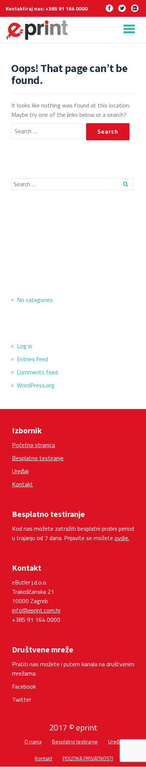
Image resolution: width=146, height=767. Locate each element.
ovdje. (122, 537)
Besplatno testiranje (38, 457)
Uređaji (20, 471)
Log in (24, 346)
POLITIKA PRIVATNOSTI (88, 758)
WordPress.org (36, 385)
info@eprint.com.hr (36, 610)
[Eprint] (39, 30)
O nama (33, 741)
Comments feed (37, 372)
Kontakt (22, 484)
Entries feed (32, 359)
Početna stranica (33, 444)
